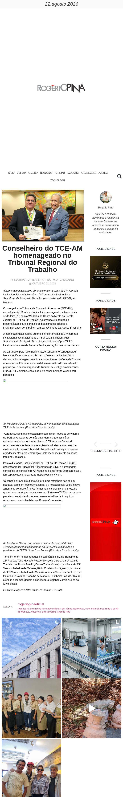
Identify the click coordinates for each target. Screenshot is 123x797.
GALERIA (33, 173)
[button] (95, 444)
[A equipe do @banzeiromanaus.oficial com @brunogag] (31, 708)
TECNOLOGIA (57, 180)
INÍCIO (11, 173)
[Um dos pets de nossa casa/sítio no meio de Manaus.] (91, 708)
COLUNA (21, 173)
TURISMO (59, 173)
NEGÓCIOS (46, 173)
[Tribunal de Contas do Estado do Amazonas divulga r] (31, 648)
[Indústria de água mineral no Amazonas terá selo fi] (91, 648)
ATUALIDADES (88, 173)
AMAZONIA (73, 173)
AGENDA (103, 173)
